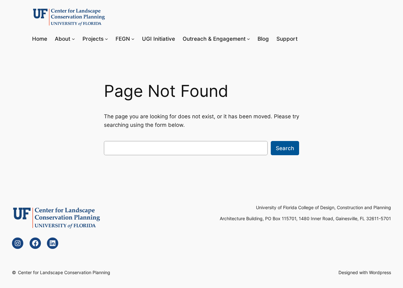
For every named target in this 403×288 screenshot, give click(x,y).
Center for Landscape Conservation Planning (64, 272)
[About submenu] (73, 38)
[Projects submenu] (106, 38)
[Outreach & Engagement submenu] (248, 38)
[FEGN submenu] (132, 38)
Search (285, 148)
